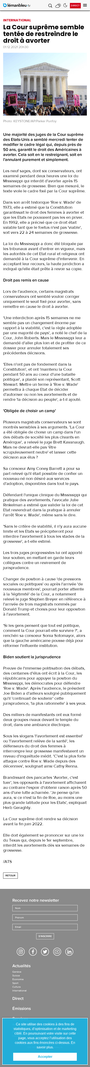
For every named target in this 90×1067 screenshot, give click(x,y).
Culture (16, 987)
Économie (18, 979)
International (19, 990)
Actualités (21, 966)
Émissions (21, 1009)
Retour (10, 875)
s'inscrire (45, 936)
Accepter (45, 1056)
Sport (15, 983)
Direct (75, 5)
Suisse (16, 975)
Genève (16, 971)
